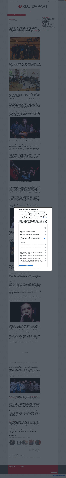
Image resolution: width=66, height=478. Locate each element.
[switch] (45, 228)
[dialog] (33, 239)
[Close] (50, 209)
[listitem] (33, 225)
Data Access (33, 268)
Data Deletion (27, 268)
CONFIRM (26, 265)
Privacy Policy (38, 268)
